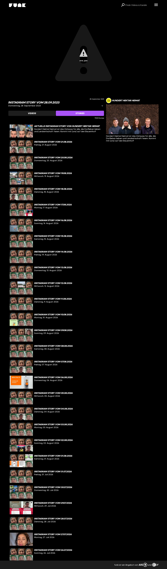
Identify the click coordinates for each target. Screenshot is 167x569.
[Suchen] (122, 5)
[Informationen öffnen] (102, 106)
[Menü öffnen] (156, 4)
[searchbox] (138, 5)
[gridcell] (56, 131)
